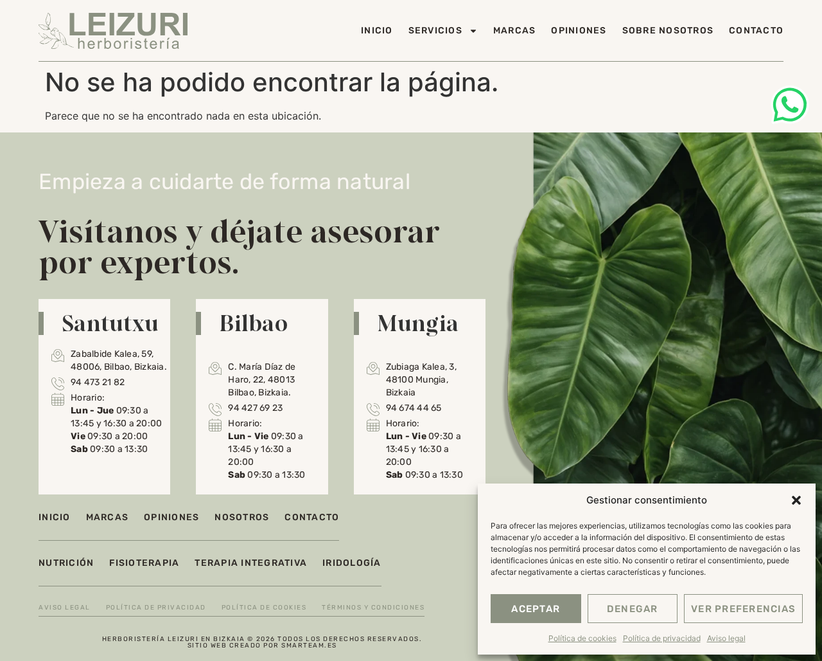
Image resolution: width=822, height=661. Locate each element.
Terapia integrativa (251, 562)
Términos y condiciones (373, 607)
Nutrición (66, 562)
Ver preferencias (743, 609)
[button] (796, 500)
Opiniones (578, 30)
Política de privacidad (662, 638)
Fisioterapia (144, 562)
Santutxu (110, 323)
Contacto (756, 30)
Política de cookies (582, 638)
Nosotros (241, 517)
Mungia (418, 323)
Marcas (514, 30)
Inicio (377, 30)
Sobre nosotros (668, 30)
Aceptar (535, 609)
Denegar (632, 609)
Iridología (351, 562)
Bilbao (253, 323)
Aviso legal (726, 638)
